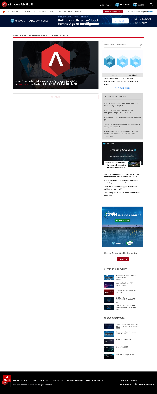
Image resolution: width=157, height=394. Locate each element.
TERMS (33, 380)
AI (34, 12)
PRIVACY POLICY (20, 380)
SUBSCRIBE (123, 259)
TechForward (14, 12)
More (77, 12)
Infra (52, 12)
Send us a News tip (94, 380)
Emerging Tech (65, 12)
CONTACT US (57, 380)
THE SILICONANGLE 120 (113, 11)
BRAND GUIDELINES (75, 380)
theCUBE (127, 384)
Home (4, 10)
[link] (55, 65)
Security (42, 12)
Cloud (27, 12)
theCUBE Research (146, 384)
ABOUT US (43, 380)
